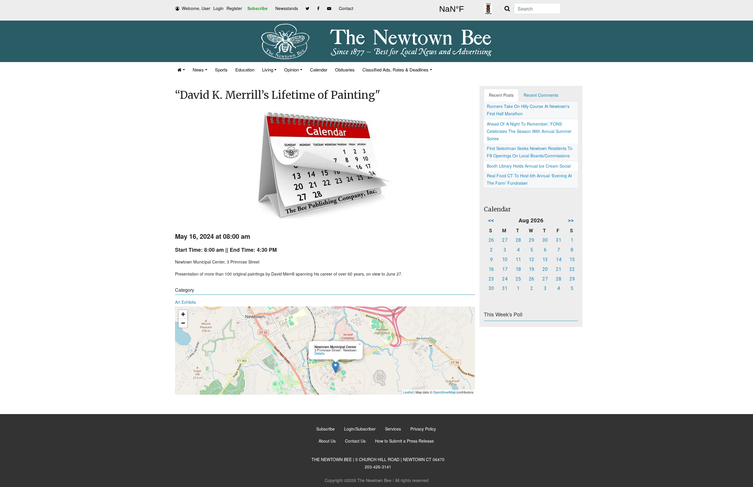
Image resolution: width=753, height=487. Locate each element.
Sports (221, 69)
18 (518, 269)
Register (234, 8)
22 (572, 269)
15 (572, 259)
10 (504, 259)
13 (545, 259)
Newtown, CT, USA (451, 9)
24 (504, 279)
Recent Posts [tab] (501, 95)
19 (531, 269)
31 (558, 240)
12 (531, 259)
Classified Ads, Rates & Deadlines (395, 69)
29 (531, 240)
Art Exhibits (185, 302)
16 (491, 269)
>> (571, 220)
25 (518, 279)
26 (491, 240)
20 (545, 269)
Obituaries (345, 69)
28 (518, 240)
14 (558, 259)
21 (558, 269)
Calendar (318, 69)
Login (218, 8)
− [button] (183, 323)
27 (504, 240)
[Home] (181, 69)
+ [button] (183, 314)
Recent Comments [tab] (541, 95)
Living (267, 69)
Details (319, 353)
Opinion (291, 69)
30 (545, 240)
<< (491, 220)
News (198, 69)
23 (491, 279)
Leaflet (408, 392)
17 (504, 269)
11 (518, 259)
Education (244, 69)
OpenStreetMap (444, 392)
